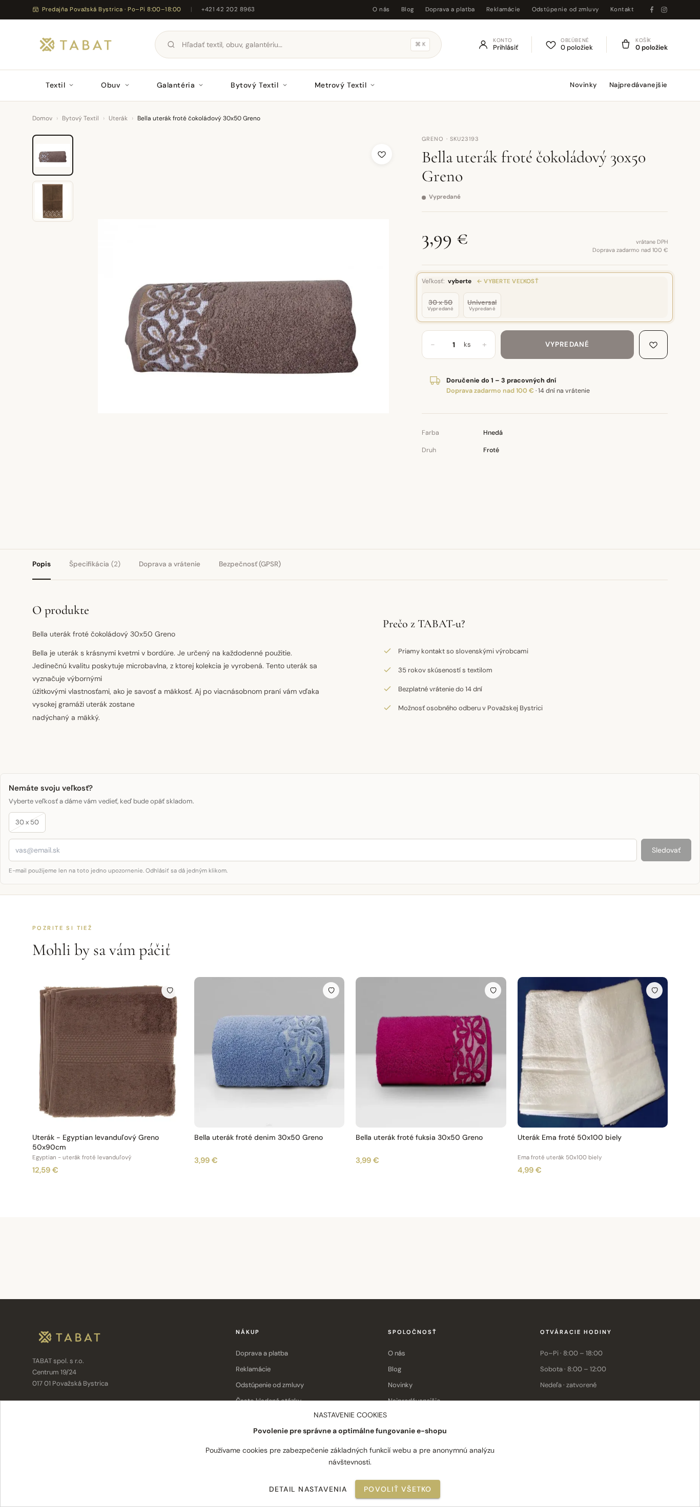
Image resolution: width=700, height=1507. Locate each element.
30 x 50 (27, 822)
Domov (42, 118)
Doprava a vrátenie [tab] (169, 564)
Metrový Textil (341, 85)
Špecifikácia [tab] (94, 564)
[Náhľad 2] (52, 201)
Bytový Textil (254, 85)
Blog (407, 9)
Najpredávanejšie (638, 84)
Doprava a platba (450, 9)
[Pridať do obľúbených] (382, 154)
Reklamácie (503, 9)
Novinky (583, 84)
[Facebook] (651, 9)
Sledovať (666, 850)
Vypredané (567, 344)
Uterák (118, 118)
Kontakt (622, 9)
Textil (55, 85)
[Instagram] (664, 9)
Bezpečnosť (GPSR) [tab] (250, 564)
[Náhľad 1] (52, 155)
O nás (381, 9)
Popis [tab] (41, 564)
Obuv (110, 85)
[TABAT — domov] (75, 44)
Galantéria (176, 85)
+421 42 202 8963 (228, 9)
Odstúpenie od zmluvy (565, 9)
